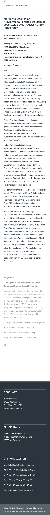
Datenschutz (38, 508)
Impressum (29, 508)
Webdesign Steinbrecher (38, 511)
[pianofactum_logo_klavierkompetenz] (21, 5)
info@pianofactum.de (13, 408)
